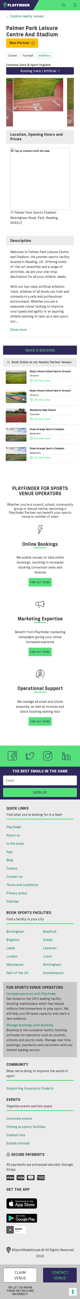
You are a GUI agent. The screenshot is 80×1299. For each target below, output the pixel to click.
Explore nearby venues (27, 16)
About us (13, 835)
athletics (44, 56)
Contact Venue (60, 1275)
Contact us (14, 876)
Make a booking (40, 350)
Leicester (50, 948)
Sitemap (12, 901)
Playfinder (13, 827)
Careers (11, 868)
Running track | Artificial (38, 71)
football (27, 56)
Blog (9, 860)
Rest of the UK (17, 973)
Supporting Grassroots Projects (30, 1088)
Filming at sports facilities (25, 1127)
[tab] (40, 137)
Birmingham (15, 931)
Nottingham (52, 964)
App (9, 852)
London (11, 956)
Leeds (10, 948)
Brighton (12, 940)
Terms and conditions (22, 885)
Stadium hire (15, 1135)
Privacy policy (16, 893)
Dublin (48, 940)
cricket (12, 56)
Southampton (53, 973)
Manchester (15, 964)
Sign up (40, 792)
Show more (18, 329)
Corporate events (19, 1118)
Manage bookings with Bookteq (29, 1025)
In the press (15, 843)
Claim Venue (20, 1275)
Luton (47, 956)
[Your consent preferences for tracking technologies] (73, 1292)
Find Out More (40, 582)
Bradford (49, 931)
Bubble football (18, 1143)
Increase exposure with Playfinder (31, 994)
